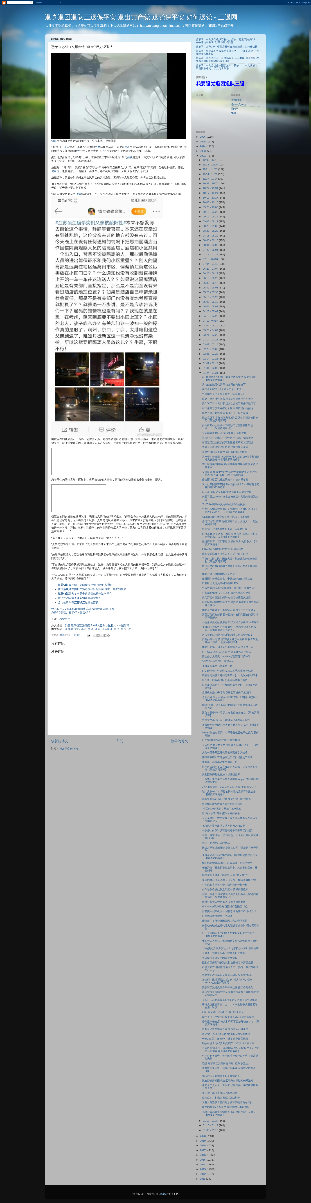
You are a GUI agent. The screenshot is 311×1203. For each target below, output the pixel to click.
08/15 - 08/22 (211, 235)
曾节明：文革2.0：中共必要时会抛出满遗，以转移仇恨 (227, 46)
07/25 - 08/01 (211, 250)
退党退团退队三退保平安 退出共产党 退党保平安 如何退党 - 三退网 (141, 17)
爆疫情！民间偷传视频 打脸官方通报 (85, 584)
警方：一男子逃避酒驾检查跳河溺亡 (85, 593)
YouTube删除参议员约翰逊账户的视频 (223, 504)
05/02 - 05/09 (211, 306)
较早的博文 (179, 741)
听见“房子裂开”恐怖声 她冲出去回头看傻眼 (226, 1034)
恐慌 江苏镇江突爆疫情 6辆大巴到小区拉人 (90, 625)
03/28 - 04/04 (211, 330)
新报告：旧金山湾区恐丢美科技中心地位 (224, 680)
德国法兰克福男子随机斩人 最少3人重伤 (224, 875)
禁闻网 (234, 108)
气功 (233, 113)
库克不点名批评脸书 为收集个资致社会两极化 (227, 398)
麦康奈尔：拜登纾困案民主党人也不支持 (224, 920)
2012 (203, 1174)
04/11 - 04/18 (210, 320)
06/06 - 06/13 (211, 283)
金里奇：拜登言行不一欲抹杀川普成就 (223, 953)
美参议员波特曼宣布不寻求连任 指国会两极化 (227, 987)
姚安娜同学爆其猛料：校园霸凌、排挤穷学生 (227, 863)
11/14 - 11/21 (210, 174)
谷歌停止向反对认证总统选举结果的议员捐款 (227, 830)
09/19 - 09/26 (211, 212)
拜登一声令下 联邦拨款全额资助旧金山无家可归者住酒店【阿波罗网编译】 (230, 896)
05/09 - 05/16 (211, 302)
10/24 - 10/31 (211, 188)
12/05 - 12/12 (211, 160)
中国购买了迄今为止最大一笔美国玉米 (223, 394)
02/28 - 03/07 (211, 349)
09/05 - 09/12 (211, 221)
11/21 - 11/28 (210, 169)
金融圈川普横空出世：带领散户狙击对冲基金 (227, 578)
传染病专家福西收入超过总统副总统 (222, 804)
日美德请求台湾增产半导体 (217, 916)
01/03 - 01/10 (211, 1130)
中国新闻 (124, 625)
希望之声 (64, 619)
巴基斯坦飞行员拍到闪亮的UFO (220, 583)
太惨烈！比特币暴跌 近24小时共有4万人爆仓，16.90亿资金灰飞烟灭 (228, 981)
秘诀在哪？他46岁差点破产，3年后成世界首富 (228, 1043)
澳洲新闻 (236, 100)
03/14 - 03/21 (211, 339)
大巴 (79, 150)
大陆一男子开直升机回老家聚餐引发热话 (224, 752)
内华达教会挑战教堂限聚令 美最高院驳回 (225, 889)
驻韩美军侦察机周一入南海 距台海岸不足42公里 (229, 911)
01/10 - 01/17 (211, 1125)
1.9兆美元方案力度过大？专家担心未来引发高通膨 (230, 948)
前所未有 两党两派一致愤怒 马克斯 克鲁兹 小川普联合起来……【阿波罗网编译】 (230, 535)
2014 (203, 1164)
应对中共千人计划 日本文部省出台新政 (224, 901)
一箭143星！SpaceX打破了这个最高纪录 (225, 1038)
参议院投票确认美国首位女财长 (219, 958)
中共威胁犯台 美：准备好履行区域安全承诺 (226, 593)
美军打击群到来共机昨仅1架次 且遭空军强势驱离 (229, 1000)
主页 (119, 741)
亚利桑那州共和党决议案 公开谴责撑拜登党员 (227, 962)
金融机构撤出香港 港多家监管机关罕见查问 (226, 692)
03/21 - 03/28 (211, 335)
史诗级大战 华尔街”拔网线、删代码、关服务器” (228, 588)
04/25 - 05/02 (211, 311)
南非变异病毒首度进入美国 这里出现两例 (225, 553)
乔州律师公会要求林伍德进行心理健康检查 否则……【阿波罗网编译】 (227, 427)
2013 (203, 1169)
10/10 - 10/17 (211, 197)
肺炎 (123, 629)
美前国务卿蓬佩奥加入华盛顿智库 (221, 774)
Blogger (163, 1194)
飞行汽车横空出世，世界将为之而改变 (223, 825)
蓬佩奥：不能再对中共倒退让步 (219, 762)
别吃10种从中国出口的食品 (217, 661)
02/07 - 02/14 (211, 363)
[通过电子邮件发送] (95, 635)
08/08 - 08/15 (211, 240)
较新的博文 (59, 741)
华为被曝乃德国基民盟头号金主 (219, 574)
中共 (97, 147)
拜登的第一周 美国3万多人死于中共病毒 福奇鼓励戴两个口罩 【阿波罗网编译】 (230, 641)
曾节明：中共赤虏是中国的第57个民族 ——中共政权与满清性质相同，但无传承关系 (227, 67)
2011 (203, 1178)
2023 (203, 151)
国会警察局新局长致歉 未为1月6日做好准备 (226, 799)
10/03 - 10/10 (211, 202)
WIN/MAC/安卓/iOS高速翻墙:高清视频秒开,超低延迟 (82, 609)
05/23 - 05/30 (211, 292)
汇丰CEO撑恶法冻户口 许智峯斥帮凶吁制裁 (226, 652)
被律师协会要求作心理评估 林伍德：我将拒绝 (227, 437)
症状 (130, 157)
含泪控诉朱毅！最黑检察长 (79, 598)
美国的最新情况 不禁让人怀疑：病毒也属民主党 (229, 880)
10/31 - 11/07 (210, 183)
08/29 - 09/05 (211, 226)
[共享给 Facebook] (105, 635)
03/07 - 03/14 (211, 344)
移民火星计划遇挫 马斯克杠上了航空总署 (225, 413)
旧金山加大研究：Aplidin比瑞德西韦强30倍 (226, 656)
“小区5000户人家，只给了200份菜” (222, 808)
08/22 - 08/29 (211, 230)
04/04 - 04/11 (210, 325)
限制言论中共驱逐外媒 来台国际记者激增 (225, 1029)
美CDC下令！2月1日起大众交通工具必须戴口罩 (229, 403)
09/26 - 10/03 (211, 207)
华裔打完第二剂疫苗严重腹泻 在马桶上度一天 (227, 647)
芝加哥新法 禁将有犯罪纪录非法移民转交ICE (227, 634)
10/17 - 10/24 (211, 193)
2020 (203, 1136)
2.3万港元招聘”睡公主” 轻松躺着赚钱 (223, 549)
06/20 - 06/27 (211, 273)
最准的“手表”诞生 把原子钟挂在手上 (222, 813)
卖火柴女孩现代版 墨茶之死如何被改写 (224, 384)
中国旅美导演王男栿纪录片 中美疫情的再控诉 (227, 408)
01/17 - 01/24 (211, 1120)
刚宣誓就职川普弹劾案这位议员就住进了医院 (227, 757)
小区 (104, 150)
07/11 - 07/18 (210, 259)
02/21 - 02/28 (211, 354)
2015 (203, 1159)
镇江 (54, 140)
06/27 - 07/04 (211, 268)
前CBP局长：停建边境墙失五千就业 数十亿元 (227, 670)
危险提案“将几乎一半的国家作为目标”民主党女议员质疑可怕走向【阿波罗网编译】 (230, 1049)
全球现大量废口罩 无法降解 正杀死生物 (224, 433)
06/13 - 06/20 (211, 278)
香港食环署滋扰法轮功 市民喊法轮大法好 (225, 447)
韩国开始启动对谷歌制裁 (216, 843)
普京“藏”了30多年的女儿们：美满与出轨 (224, 529)
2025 (203, 141)
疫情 (78, 194)
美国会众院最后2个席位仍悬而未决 (221, 389)
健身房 (55, 171)
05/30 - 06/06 (211, 287)
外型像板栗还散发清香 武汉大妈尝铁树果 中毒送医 (230, 622)
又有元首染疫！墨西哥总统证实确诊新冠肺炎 (227, 1102)
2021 (203, 155)
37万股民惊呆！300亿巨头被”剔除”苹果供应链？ (229, 787)
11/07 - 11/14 (210, 179)
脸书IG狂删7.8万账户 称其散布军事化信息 (225, 1107)
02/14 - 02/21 (211, 358)
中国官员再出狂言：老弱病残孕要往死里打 (226, 720)
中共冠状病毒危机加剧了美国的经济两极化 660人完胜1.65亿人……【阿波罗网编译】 (230, 510)
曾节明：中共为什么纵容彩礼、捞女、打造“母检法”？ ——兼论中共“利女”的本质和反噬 (226, 41)
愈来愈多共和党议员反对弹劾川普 (221, 1097)
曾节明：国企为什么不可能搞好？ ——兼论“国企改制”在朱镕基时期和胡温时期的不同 (227, 59)
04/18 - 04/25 (211, 316)
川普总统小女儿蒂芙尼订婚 (217, 666)
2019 (203, 1141)
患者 (127, 147)
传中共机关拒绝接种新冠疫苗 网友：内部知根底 (92, 589)
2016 (203, 1155)
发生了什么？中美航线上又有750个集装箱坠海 (228, 1017)
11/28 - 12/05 (210, 164)
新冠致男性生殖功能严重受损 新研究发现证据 (227, 442)
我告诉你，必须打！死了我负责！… (222, 1076)
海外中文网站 (238, 104)
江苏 (66, 147)
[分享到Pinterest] (108, 635)
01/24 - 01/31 (211, 373)
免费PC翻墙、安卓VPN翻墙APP (70, 612)
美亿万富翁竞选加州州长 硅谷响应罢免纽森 (226, 597)
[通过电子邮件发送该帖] (88, 635)
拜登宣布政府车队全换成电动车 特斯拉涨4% (227, 975)
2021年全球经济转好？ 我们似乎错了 (223, 1012)
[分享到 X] (101, 635)
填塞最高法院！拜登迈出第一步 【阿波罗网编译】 (230, 675)
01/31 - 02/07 (211, 368)
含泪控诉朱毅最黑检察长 (78, 602)
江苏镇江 (107, 629)
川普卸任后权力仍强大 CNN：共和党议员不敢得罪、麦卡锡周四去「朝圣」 (229, 628)
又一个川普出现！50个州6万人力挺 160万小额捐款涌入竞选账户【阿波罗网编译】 (230, 458)
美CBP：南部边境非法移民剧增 (219, 1093)
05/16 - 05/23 (211, 297)
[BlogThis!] (98, 635)
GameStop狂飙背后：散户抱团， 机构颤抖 (226, 516)
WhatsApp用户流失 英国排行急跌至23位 (225, 906)
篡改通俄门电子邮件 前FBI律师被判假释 (224, 452)
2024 (203, 146)
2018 (203, 1145)
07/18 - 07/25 (211, 254)
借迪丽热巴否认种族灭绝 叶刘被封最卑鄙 (225, 479)
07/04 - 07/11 (210, 264)
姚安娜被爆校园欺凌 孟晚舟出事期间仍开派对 (227, 1080)
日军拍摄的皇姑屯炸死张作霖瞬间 (221, 740)
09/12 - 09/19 (211, 216)
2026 (203, 136)
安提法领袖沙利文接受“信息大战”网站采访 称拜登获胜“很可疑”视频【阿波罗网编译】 (230, 473)
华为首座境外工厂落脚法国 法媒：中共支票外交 (229, 610)
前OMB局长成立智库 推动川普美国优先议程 (226, 492)
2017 (203, 1150)
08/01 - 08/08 (211, 245)
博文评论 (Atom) (68, 748)
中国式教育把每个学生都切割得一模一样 (224, 884)
